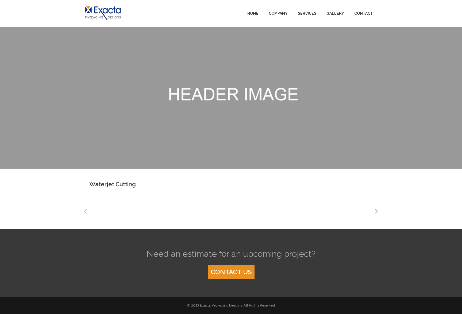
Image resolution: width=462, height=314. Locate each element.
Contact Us (231, 272)
